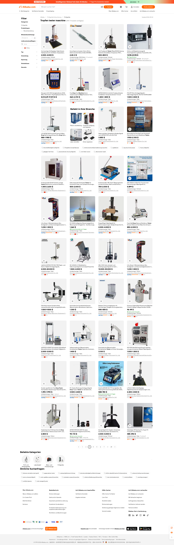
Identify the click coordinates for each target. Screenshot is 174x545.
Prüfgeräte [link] (67, 17)
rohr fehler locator (85, 151)
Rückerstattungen (107, 504)
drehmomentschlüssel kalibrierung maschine (95, 147)
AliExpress (60, 536)
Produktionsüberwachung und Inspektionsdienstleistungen (57, 508)
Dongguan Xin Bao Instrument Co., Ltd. (52, 59)
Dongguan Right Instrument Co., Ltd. (137, 231)
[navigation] (29, 232)
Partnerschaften (133, 507)
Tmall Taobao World (76, 536)
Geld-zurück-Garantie (55, 497)
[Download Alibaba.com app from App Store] (131, 528)
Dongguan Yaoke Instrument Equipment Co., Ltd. (54, 437)
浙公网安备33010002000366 (116, 542)
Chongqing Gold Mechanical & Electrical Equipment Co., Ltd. (139, 355)
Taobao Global (93, 536)
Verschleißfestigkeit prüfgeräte (51, 147)
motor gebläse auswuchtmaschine (49, 477)
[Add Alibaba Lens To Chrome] (51, 528)
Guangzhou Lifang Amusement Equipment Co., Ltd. (54, 231)
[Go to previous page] (78, 447)
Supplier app (85, 528)
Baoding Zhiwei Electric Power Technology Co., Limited (111, 59)
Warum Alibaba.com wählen (30, 494)
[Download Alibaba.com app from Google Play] (145, 528)
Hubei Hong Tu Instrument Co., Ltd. (51, 355)
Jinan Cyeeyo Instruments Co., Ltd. (108, 141)
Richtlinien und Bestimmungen (58, 513)
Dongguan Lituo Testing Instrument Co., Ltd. (139, 396)
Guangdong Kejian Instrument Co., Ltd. (80, 313)
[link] (171, 527)
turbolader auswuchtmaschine (71, 477)
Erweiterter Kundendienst (56, 504)
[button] (102, 7)
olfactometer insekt (101, 151)
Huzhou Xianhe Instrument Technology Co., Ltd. (139, 60)
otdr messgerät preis (42, 481)
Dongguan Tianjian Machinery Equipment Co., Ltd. (54, 190)
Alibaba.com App (119, 528)
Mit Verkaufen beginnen (135, 497)
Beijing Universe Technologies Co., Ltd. (138, 437)
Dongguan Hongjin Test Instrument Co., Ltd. (82, 101)
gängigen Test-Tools (48, 151)
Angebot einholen (81, 497)
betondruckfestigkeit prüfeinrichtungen (90, 473)
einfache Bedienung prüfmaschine (93, 477)
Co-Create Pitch (27, 497)
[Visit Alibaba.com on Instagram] (140, 515)
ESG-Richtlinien (27, 501)
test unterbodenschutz (113, 477)
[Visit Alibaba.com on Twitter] (137, 515)
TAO (99, 536)
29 (111, 447)
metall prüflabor (128, 477)
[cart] (126, 7)
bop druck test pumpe (129, 147)
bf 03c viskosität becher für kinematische (116, 473)
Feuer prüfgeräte (144, 147)
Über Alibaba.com (28, 490)
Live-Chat (105, 497)
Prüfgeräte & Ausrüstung (54, 17)
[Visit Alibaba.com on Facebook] (130, 515)
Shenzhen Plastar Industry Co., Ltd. (137, 141)
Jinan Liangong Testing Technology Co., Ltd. (110, 273)
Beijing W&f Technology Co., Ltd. (107, 397)
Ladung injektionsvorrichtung (67, 473)
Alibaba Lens (26, 528)
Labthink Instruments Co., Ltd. (49, 273)
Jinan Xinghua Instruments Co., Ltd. (108, 190)
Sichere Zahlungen (54, 494)
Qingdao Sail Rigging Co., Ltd (78, 59)
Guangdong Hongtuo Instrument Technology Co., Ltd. (82, 232)
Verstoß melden (106, 511)
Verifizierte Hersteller (82, 494)
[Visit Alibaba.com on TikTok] (148, 515)
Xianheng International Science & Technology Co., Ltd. (54, 101)
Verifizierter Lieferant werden (137, 504)
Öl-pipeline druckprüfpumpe (72, 147)
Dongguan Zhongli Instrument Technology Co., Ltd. (139, 101)
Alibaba (42, 17)
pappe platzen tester (49, 473)
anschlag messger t (143, 477)
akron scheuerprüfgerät (29, 477)
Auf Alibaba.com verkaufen (136, 494)
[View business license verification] (103, 542)
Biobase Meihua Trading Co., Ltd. (107, 313)
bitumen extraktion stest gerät (31, 473)
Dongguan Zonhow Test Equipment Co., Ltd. (53, 396)
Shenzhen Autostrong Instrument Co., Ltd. (82, 273)
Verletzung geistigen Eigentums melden (113, 507)
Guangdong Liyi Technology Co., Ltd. (51, 141)
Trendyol (104, 536)
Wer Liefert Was (113, 536)
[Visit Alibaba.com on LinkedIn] (133, 515)
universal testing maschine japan (140, 473)
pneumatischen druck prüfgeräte (67, 151)
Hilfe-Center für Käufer (108, 494)
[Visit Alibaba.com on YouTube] (144, 515)
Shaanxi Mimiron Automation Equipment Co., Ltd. (139, 315)
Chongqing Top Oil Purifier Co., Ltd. (108, 101)
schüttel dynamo (27, 481)
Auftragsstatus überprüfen (136, 501)
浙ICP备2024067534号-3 (133, 542)
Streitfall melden (106, 501)
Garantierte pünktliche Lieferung (58, 501)
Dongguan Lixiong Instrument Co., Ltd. (138, 190)
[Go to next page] (115, 447)
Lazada (85, 536)
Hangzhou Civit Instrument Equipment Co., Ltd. (82, 439)
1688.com (67, 536)
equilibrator (115, 147)
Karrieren (25, 504)
